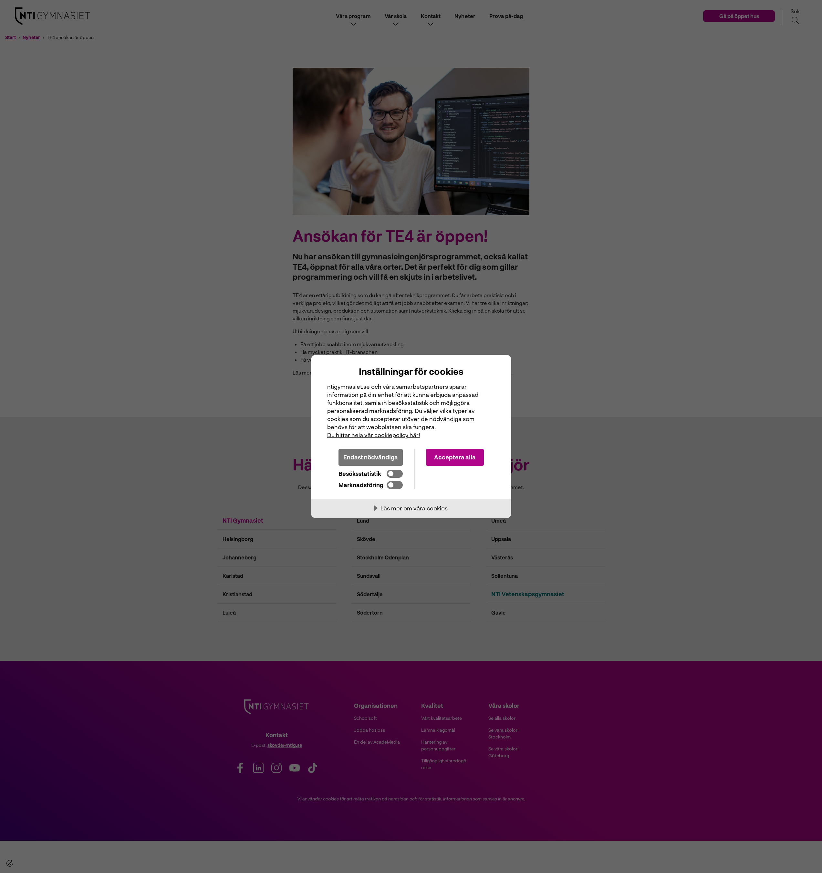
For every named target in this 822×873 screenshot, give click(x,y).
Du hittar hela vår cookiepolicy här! (373, 434)
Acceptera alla (455, 457)
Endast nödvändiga (370, 457)
